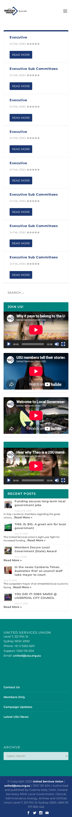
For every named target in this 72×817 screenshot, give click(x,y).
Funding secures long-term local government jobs (40, 503)
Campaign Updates (18, 707)
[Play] (9, 344)
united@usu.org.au (27, 655)
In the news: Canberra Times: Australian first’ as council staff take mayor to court (38, 571)
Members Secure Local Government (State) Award (36, 549)
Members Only (14, 697)
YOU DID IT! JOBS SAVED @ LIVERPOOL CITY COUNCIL (36, 596)
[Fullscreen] (63, 344)
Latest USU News (16, 717)
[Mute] (57, 344)
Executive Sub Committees (34, 69)
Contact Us (12, 687)
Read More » (23, 517)
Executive (18, 37)
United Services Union (48, 781)
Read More (21, 55)
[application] (36, 330)
